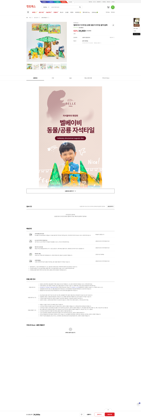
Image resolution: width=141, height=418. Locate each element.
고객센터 (113, 1)
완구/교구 (36, 17)
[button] (113, 25)
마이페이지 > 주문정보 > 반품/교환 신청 (48, 287)
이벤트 (71, 12)
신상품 (66, 12)
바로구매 (110, 414)
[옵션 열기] (108, 409)
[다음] (67, 42)
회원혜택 (98, 1)
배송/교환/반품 (88, 78)
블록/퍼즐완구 (45, 17)
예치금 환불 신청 (137, 34)
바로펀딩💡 (78, 12)
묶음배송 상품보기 (97, 43)
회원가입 (90, 1)
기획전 (135, 31)
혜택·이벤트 (136, 28)
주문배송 (104, 1)
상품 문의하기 (110, 206)
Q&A (70, 78)
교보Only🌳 (95, 12)
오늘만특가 (48, 12)
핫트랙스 (45, 7)
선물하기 (89, 414)
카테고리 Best (105, 78)
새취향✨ (34, 12)
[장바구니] (108, 7)
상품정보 (35, 78)
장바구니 (99, 414)
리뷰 (53, 78)
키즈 (30, 17)
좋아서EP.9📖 (86, 12)
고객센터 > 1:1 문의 (75, 287)
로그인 (94, 1)
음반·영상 (41, 12)
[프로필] (113, 7)
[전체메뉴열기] (28, 12)
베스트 (61, 12)
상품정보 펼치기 (69, 191)
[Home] (27, 17)
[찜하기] (81, 414)
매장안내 (108, 1)
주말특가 (56, 12)
